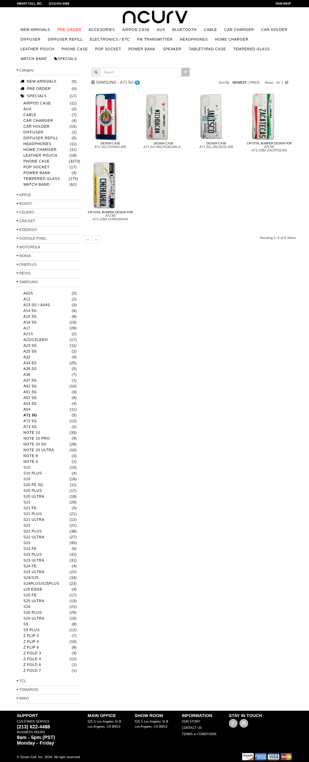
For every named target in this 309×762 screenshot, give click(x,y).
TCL (22, 681)
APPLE (25, 195)
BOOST (25, 203)
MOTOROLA (29, 247)
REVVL (25, 273)
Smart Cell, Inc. (30, 3)
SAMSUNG (28, 282)
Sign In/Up (283, 3)
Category (26, 70)
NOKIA (25, 256)
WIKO (24, 698)
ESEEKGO (28, 230)
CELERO (26, 212)
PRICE (255, 82)
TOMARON (28, 690)
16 (278, 82)
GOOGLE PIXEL (32, 238)
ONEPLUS (28, 264)
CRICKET (27, 221)
